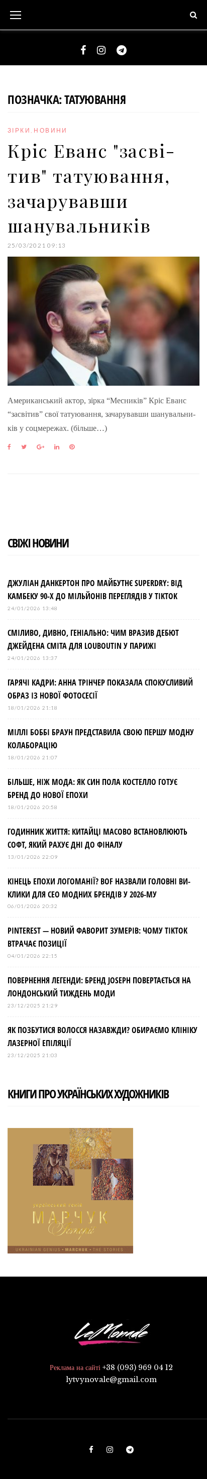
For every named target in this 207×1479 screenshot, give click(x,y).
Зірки (19, 130)
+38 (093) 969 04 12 (137, 1367)
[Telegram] (122, 50)
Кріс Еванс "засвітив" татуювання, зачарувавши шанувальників (91, 187)
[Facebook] (83, 50)
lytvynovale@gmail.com (111, 1379)
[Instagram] (101, 50)
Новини (50, 130)
